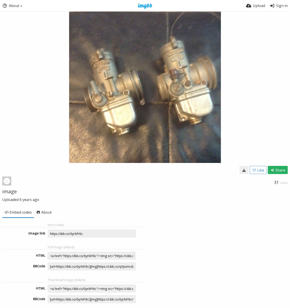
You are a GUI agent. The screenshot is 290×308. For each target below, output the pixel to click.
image (9, 191)
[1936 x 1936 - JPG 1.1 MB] (244, 170)
